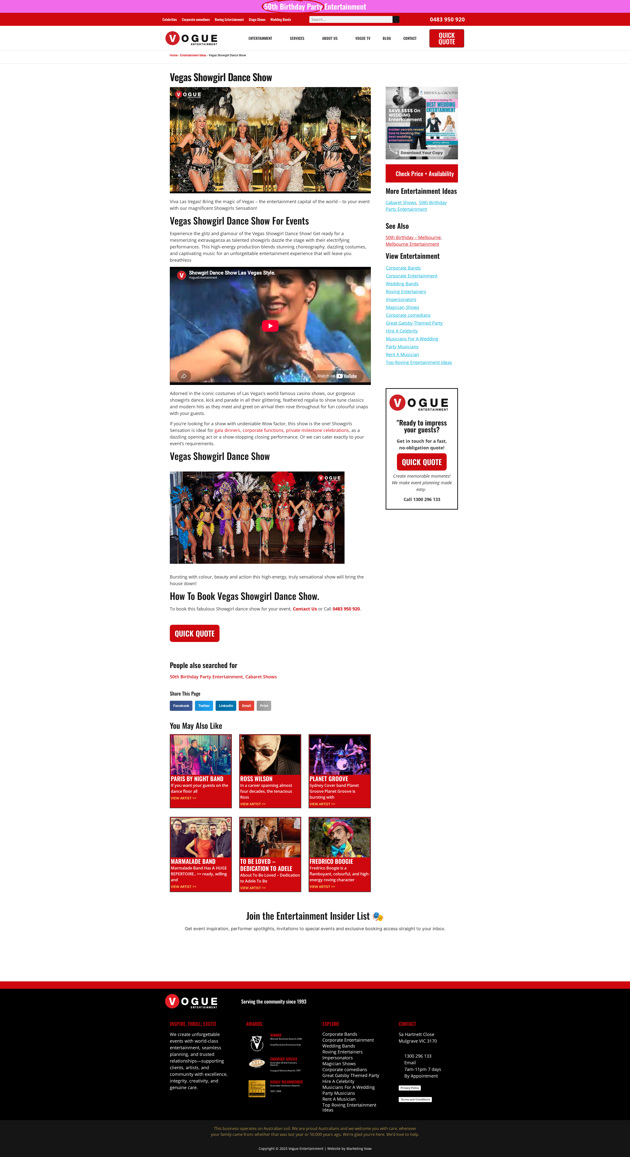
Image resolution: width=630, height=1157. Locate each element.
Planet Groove (329, 778)
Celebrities (169, 19)
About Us (330, 38)
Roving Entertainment (229, 19)
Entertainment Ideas (193, 55)
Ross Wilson (256, 778)
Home (174, 55)
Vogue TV (362, 38)
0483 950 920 (346, 609)
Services (297, 38)
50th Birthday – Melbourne (413, 237)
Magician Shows (402, 307)
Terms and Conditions (415, 1099)
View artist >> (183, 798)
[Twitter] (204, 1102)
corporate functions (263, 430)
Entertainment (260, 38)
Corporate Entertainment (411, 276)
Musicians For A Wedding (412, 339)
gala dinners (227, 430)
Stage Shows (257, 19)
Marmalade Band (193, 861)
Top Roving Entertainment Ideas (419, 362)
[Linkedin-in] (183, 1102)
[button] (181, 706)
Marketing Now (359, 1148)
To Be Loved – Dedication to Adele (266, 865)
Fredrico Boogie (331, 861)
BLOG (387, 38)
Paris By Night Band (197, 778)
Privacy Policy (410, 1088)
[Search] (396, 19)
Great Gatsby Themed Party (414, 323)
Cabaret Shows (261, 677)
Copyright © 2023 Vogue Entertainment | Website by (302, 1148)
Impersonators (401, 299)
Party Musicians (402, 347)
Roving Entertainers (406, 291)
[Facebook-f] (172, 1102)
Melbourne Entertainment (412, 244)
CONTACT (410, 38)
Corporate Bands (403, 268)
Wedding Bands (280, 19)
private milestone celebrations (317, 430)
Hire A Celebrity (402, 331)
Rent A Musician (402, 354)
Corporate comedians (196, 19)
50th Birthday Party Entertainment (206, 677)
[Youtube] (194, 1102)
